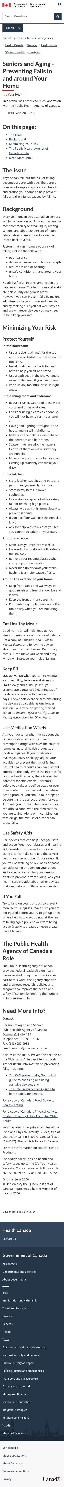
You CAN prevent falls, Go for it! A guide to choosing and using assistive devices (32, 1080)
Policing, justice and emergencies (23, 1371)
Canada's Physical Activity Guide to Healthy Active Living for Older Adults (30, 1116)
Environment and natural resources (24, 1347)
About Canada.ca (12, 1463)
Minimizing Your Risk (23, 144)
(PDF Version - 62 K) (21, 113)
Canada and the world (16, 1386)
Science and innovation (16, 1402)
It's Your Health (15, 52)
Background (17, 139)
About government (14, 1279)
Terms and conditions (15, 1471)
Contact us (9, 1239)
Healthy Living (50, 45)
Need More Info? (20, 158)
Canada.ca (9, 38)
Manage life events (14, 1433)
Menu (11, 28)
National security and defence (21, 1355)
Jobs (5, 1292)
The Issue (15, 135)
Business (7, 1316)
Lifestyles (34, 52)
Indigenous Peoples (14, 1410)
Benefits (7, 1324)
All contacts (9, 1264)
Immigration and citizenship (19, 1300)
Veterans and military (15, 1418)
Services (32, 45)
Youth (6, 1425)
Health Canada (14, 45)
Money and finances (15, 1394)
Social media (10, 1448)
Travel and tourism (14, 1308)
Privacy (6, 1479)
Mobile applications (14, 1455)
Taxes (5, 1339)
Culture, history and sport (18, 1363)
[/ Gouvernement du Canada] (24, 5)
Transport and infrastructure (20, 1378)
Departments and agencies (36, 38)
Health (6, 1332)
